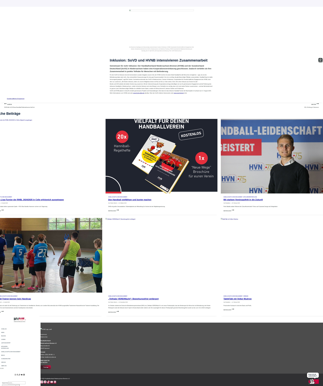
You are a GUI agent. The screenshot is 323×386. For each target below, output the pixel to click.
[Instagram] (42, 382)
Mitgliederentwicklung (250, 196)
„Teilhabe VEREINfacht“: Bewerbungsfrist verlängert (133, 299)
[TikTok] (48, 382)
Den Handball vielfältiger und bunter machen (129, 200)
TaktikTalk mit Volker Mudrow (237, 299)
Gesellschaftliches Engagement (15, 98)
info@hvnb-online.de (50, 357)
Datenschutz (44, 337)
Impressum (44, 334)
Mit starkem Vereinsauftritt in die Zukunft (243, 200)
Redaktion (228, 203)
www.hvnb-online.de (138, 93)
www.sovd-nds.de (179, 93)
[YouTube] (51, 382)
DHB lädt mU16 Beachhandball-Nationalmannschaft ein (19, 106)
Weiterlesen (113, 210)
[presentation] (161, 156)
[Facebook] (45, 382)
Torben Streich (113, 203)
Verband (245, 296)
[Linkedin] (55, 382)
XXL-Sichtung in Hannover (311, 106)
